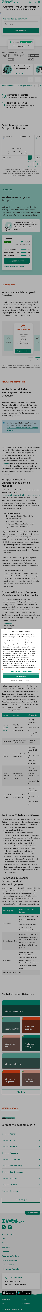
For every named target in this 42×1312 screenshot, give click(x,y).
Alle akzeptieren (21, 676)
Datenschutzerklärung (25, 680)
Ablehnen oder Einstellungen (21, 672)
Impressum (14, 680)
